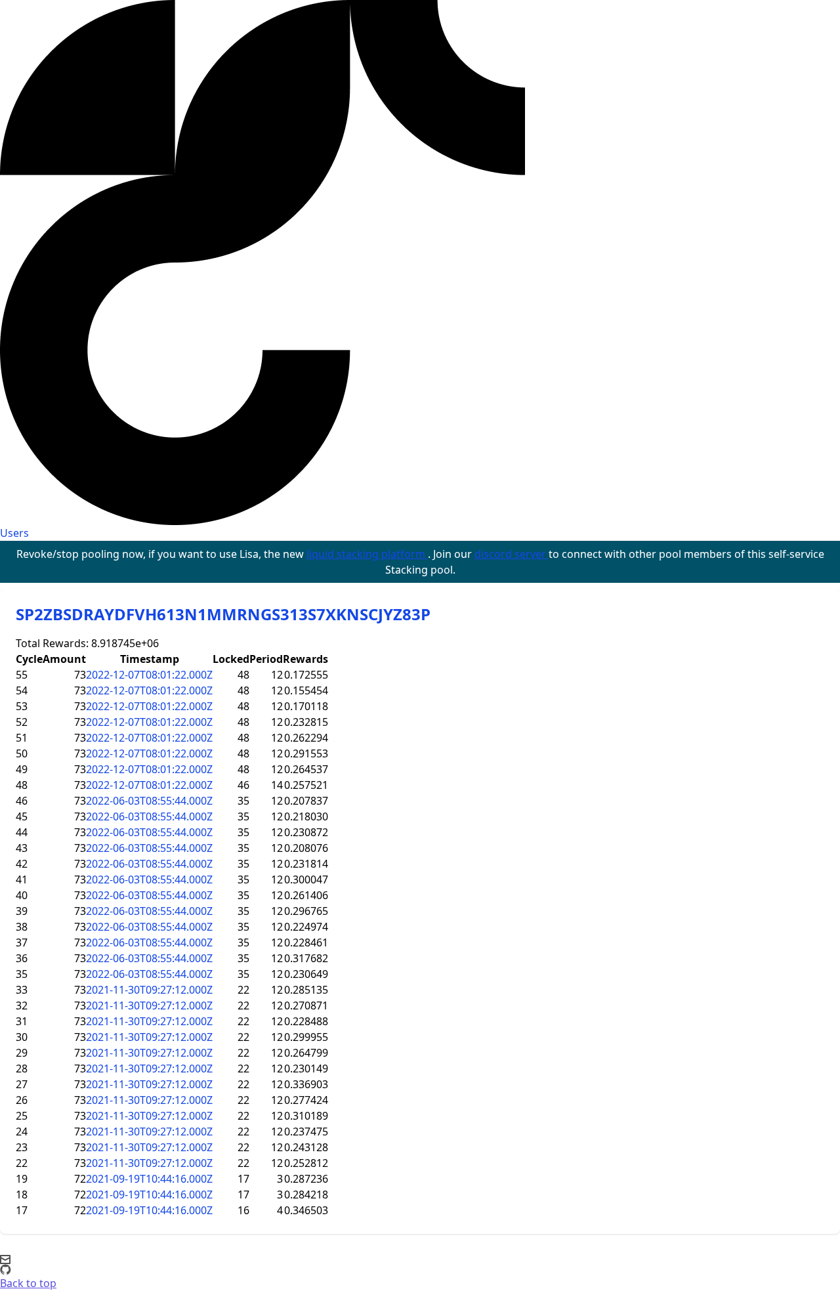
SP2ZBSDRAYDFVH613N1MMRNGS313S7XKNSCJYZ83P (223, 614)
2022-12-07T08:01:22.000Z (149, 674)
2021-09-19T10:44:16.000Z (149, 1179)
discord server (511, 554)
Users (14, 533)
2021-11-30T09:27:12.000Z (149, 990)
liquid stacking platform (367, 554)
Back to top (28, 1283)
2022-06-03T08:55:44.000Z (149, 801)
